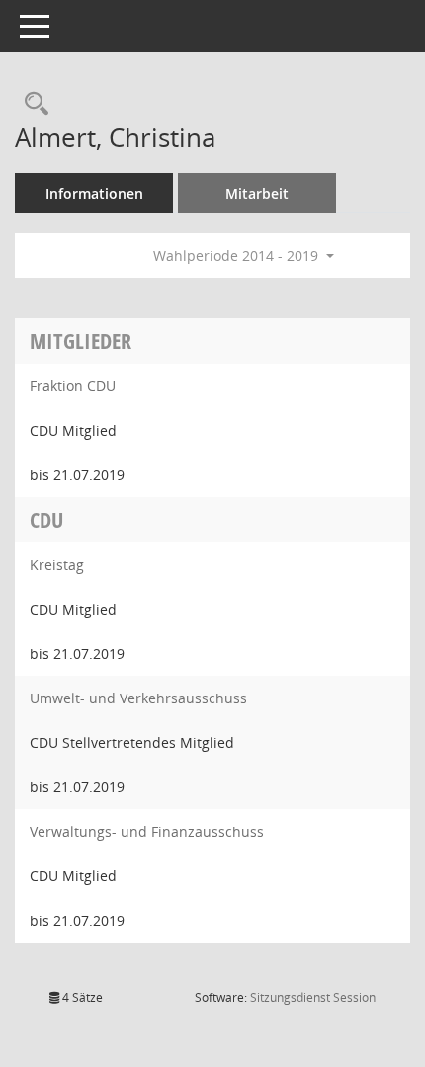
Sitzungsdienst (313, 997)
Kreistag (57, 564)
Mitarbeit (257, 193)
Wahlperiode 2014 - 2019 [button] (237, 255)
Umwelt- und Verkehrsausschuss (138, 698)
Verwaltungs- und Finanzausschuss (147, 831)
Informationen (94, 193)
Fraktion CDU (73, 385)
